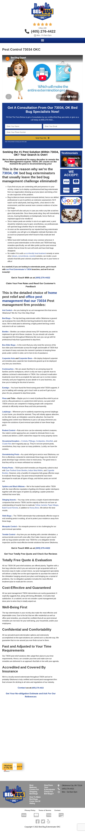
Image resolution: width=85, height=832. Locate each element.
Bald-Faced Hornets (10, 508)
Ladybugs (6, 412)
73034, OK (62, 107)
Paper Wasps (53, 505)
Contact (22, 688)
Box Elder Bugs (8, 345)
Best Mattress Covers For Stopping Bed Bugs (34, 789)
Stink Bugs (7, 516)
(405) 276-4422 (47, 120)
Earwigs (5, 388)
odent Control (9, 430)
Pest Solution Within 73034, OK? (36, 153)
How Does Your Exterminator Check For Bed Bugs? (49, 789)
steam (15, 256)
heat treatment (40, 253)
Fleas (4, 398)
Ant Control (7, 310)
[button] (42, 40)
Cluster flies (7, 444)
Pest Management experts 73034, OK (24, 161)
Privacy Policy (30, 810)
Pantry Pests (7, 468)
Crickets (24, 441)
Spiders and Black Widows (13, 486)
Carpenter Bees (25, 358)
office (30, 297)
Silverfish (49, 441)
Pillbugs (32, 441)
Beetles (5, 332)
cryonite (32, 256)
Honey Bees (34, 508)
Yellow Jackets (41, 505)
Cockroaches (8, 369)
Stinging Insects (9, 500)
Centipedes (40, 441)
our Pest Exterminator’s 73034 (18, 269)
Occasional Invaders (10, 441)
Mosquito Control (9, 526)
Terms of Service (45, 810)
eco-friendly (29, 253)
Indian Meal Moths (35, 470)
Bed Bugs (6, 318)
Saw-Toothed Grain (13, 470)
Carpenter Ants (8, 358)
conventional (23, 256)
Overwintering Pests (10, 454)
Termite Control (8, 534)
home (52, 293)
